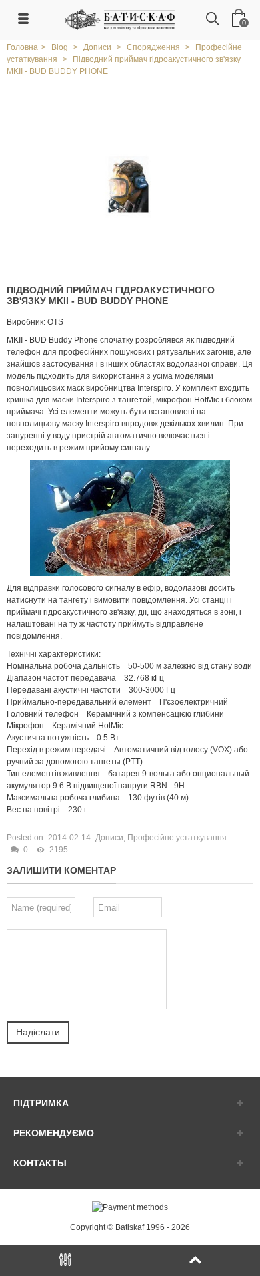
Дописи (109, 837)
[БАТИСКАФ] (121, 19)
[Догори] (195, 1260)
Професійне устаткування (177, 837)
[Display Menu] (65, 1260)
